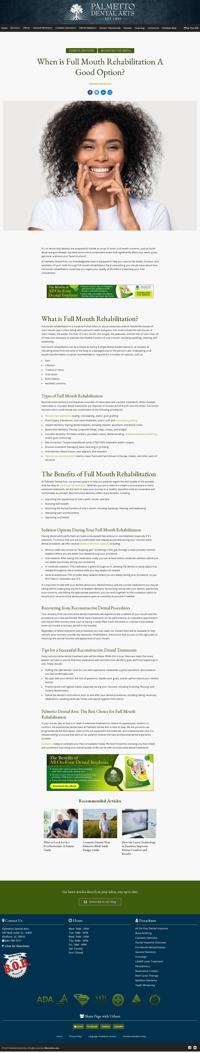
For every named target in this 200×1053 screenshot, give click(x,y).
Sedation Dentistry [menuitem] (146, 980)
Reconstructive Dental (116, 50)
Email (79, 1026)
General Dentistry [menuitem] (145, 952)
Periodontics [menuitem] (142, 966)
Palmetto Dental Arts (100, 83)
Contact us (47, 743)
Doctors (15, 27)
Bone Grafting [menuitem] (143, 933)
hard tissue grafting (126, 420)
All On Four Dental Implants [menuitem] (151, 928)
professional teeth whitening (141, 434)
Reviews (128, 28)
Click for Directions (16, 946)
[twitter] (96, 92)
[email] (109, 92)
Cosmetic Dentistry (65, 27)
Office (26, 27)
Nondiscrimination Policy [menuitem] (134, 1036)
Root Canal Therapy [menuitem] (147, 975)
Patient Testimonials (110, 28)
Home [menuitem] (59, 1036)
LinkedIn (118, 1026)
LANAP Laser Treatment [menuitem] (149, 961)
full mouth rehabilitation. (73, 485)
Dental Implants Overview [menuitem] (150, 942)
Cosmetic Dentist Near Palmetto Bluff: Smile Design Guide (96, 846)
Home (4, 28)
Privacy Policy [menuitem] (75, 1036)
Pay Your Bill (192, 28)
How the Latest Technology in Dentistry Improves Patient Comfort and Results (139, 848)
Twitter (106, 1026)
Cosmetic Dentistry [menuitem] (146, 937)
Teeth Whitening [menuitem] (145, 985)
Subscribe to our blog (102, 901)
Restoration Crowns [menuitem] (146, 971)
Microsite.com (52, 1048)
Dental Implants (87, 27)
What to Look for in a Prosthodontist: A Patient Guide (59, 846)
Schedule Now (169, 28)
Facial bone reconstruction (59, 456)
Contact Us (153, 28)
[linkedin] (103, 92)
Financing (140, 28)
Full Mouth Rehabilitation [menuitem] (150, 947)
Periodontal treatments (58, 415)
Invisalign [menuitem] (141, 956)
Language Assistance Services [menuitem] (102, 1036)
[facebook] (90, 92)
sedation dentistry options (94, 543)
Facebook (92, 1026)
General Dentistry (42, 27)
